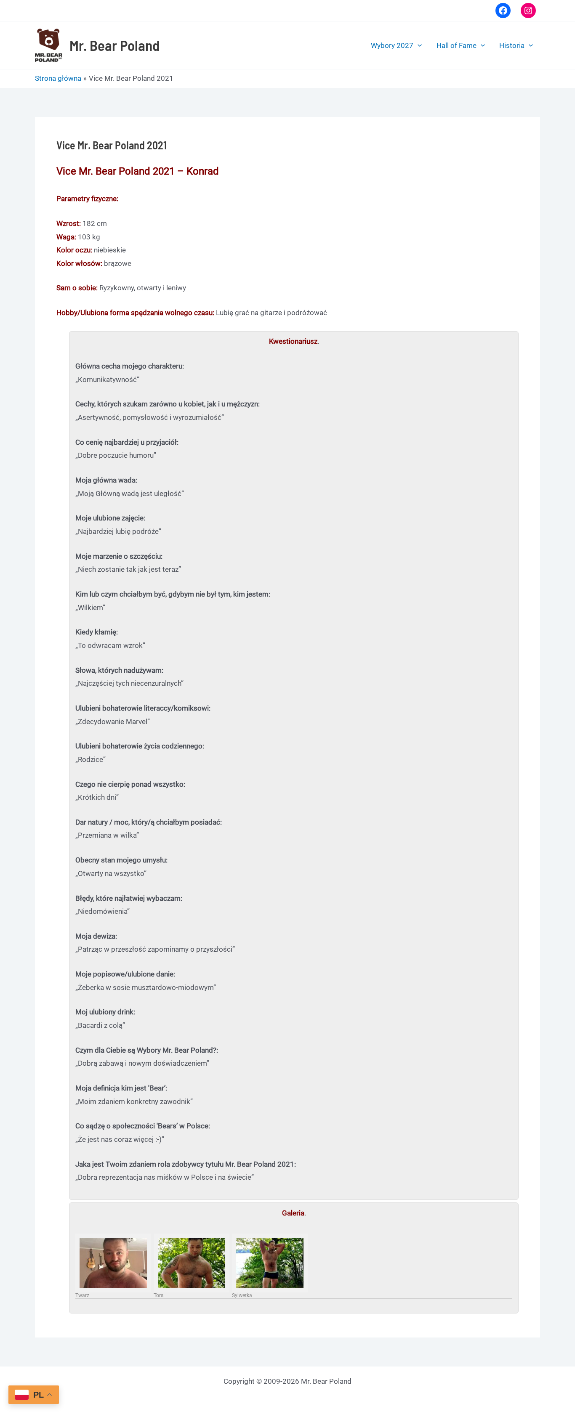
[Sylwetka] (270, 1263)
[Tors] (191, 1263)
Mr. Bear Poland (114, 45)
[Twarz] (113, 1263)
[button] (417, 45)
